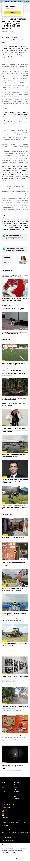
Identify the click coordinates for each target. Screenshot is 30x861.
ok (9, 804)
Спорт (15, 787)
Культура (16, 789)
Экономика (16, 782)
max (14, 804)
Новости (4, 780)
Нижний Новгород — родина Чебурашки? (13, 734)
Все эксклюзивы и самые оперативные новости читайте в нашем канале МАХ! (14, 237)
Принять (15, 858)
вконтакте (2, 804)
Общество (16, 784)
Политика (16, 780)
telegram (7, 804)
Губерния (16, 791)
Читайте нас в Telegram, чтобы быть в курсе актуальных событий (16, 249)
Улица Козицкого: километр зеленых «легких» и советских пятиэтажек (15, 706)
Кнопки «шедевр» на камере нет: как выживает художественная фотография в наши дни (15, 675)
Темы (3, 789)
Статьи (3, 782)
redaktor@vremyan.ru (9, 840)
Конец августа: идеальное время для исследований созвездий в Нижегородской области (14, 765)
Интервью (4, 784)
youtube (4, 804)
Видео (3, 791)
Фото (3, 787)
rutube (11, 804)
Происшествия (17, 794)
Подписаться (12, 12)
